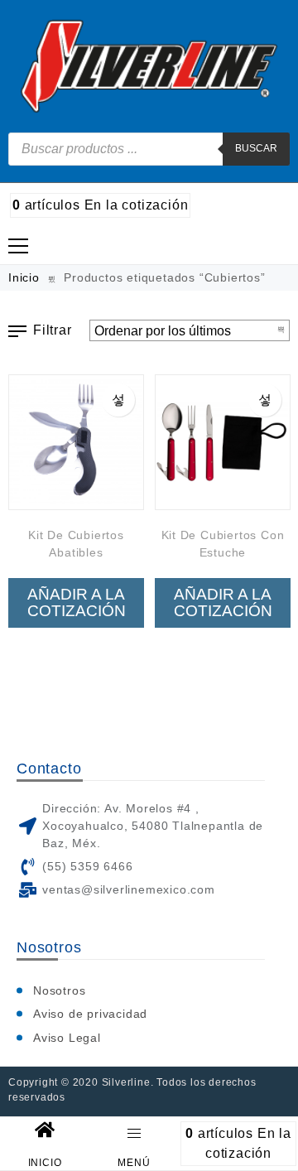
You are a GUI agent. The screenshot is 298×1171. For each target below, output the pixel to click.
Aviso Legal (67, 1037)
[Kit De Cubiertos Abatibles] (76, 442)
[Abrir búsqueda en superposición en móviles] (149, 149)
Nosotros (59, 990)
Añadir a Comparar (118, 400)
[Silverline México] (149, 66)
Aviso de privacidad (90, 1013)
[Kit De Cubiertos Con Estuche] (223, 442)
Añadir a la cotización (76, 602)
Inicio (24, 277)
